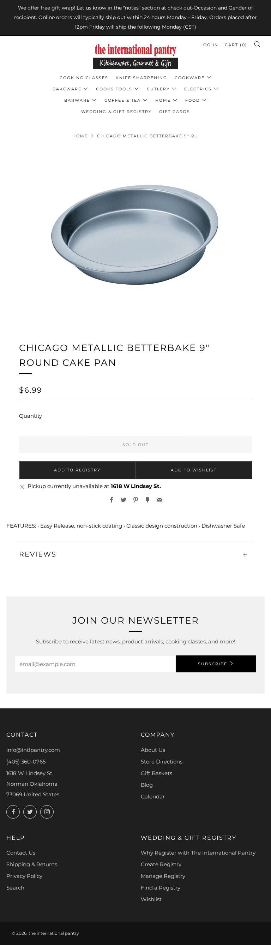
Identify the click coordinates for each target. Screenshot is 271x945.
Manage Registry (163, 876)
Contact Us (20, 852)
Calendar (153, 796)
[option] (135, 235)
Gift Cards (174, 111)
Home (163, 100)
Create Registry (161, 864)
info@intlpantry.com (33, 750)
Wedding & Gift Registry (116, 111)
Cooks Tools (114, 89)
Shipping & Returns (31, 864)
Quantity (30, 415)
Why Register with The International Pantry (198, 852)
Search (15, 887)
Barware (77, 100)
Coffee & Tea (122, 100)
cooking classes (84, 77)
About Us (153, 750)
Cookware (190, 77)
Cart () (236, 44)
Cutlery (158, 89)
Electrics (198, 89)
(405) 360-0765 (26, 761)
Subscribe (212, 663)
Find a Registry (160, 887)
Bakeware (67, 89)
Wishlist (151, 899)
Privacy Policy (24, 876)
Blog (147, 784)
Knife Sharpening (141, 77)
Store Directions (161, 761)
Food (192, 100)
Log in (209, 44)
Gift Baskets (156, 773)
